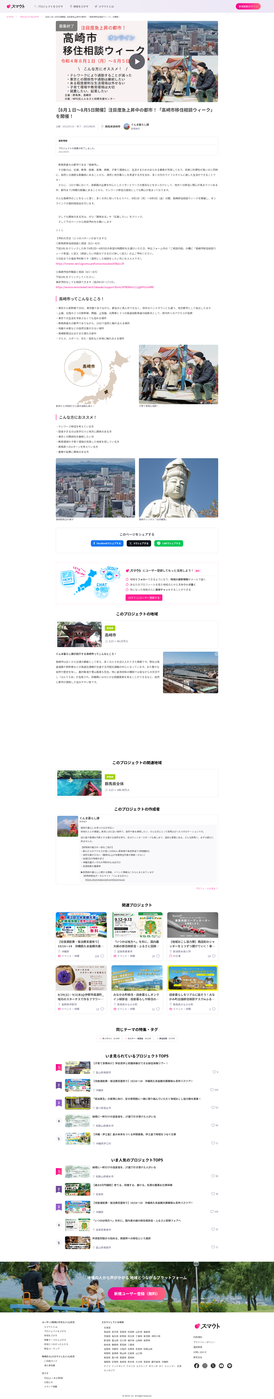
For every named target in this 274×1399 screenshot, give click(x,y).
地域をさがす (50, 1335)
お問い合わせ (200, 1352)
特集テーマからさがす (55, 1339)
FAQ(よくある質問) (53, 1377)
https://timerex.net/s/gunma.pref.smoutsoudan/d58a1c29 (90, 263)
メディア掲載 (50, 1386)
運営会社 (197, 1357)
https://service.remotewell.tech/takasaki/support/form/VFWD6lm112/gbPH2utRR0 (105, 287)
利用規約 (197, 1337)
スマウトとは (50, 1326)
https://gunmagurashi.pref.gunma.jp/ (105, 879)
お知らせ (48, 1382)
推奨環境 (197, 1347)
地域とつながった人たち (56, 1344)
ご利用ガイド (50, 1361)
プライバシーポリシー (204, 1342)
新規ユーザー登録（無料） (137, 1293)
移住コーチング (52, 1348)
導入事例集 (49, 1365)
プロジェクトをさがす (55, 1331)
